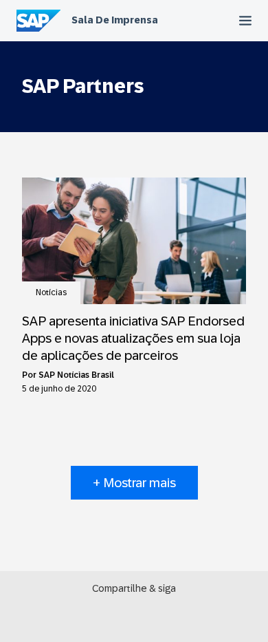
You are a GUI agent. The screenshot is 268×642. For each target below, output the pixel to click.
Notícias (51, 292)
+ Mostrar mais (134, 482)
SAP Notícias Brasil (76, 375)
